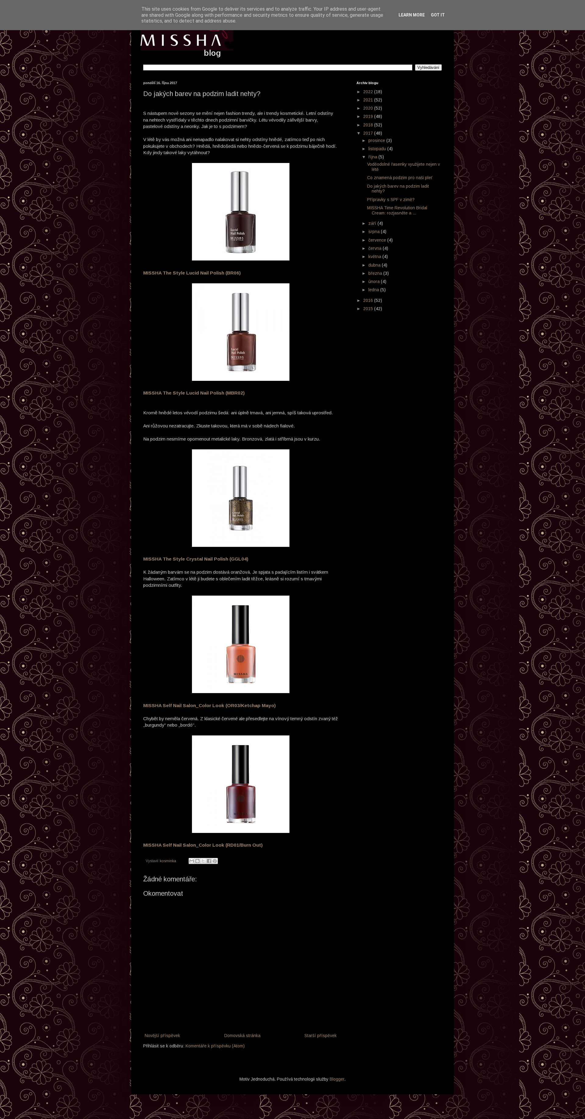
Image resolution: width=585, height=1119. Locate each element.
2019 (368, 116)
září (373, 223)
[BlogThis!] (197, 861)
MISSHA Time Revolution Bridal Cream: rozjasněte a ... (397, 210)
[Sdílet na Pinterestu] (215, 861)
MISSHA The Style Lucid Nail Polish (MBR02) (194, 392)
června (375, 248)
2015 (368, 308)
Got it (438, 14)
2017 (368, 133)
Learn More (412, 14)
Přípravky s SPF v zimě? (391, 199)
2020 (368, 108)
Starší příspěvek (320, 1035)
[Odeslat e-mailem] (192, 861)
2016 (368, 300)
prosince (377, 140)
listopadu (377, 148)
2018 (368, 124)
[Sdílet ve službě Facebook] (209, 861)
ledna (374, 289)
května (375, 256)
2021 (368, 99)
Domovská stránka (242, 1035)
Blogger (337, 1079)
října (373, 156)
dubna (375, 265)
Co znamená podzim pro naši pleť (399, 177)
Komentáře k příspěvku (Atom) (215, 1045)
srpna (374, 231)
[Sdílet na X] (203, 861)
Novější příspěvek (162, 1035)
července (377, 240)
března (375, 273)
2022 (368, 91)
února (374, 281)
